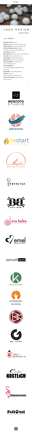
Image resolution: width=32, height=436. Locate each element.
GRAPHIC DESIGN (24, 32)
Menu (16, 2)
